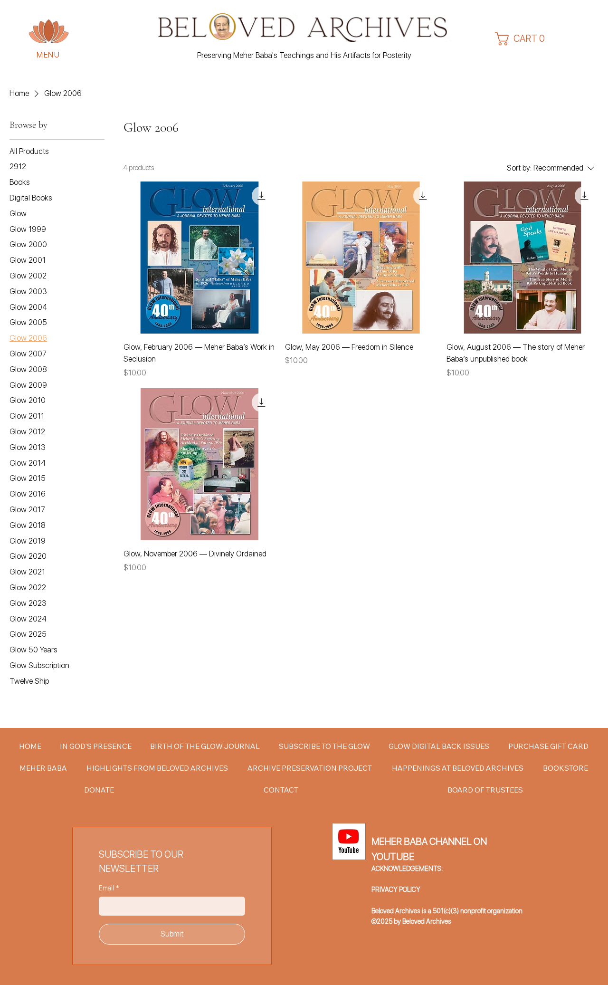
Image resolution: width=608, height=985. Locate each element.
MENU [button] (48, 54)
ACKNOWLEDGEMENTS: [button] (407, 868)
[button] (49, 31)
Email (109, 888)
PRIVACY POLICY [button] (395, 889)
